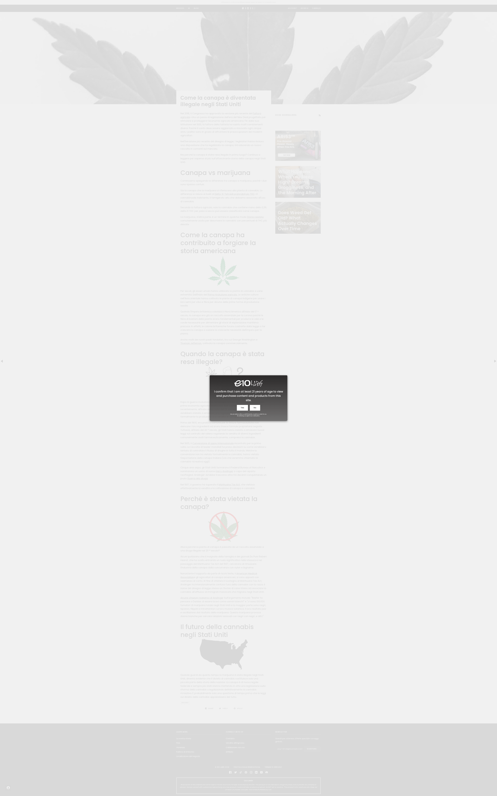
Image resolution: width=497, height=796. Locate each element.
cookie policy (256, 416)
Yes (242, 407)
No (255, 407)
